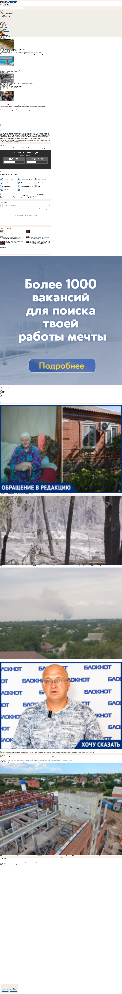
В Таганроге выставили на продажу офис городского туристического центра (67, 565)
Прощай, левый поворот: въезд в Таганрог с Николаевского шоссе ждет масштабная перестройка (57, 855)
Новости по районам (4, 72)
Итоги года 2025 (3, 90)
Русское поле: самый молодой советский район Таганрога (11, 86)
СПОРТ (1, 26)
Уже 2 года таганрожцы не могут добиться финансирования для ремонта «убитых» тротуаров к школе (78, 659)
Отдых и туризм (3, 55)
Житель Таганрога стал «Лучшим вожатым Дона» (9, 566)
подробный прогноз (3, 387)
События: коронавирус (4, 197)
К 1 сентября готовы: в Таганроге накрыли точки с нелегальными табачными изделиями (106, 565)
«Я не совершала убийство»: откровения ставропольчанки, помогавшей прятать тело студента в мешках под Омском (20, 762)
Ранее (11, 208)
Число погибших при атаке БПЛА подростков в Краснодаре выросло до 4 (13, 864)
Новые (1, 208)
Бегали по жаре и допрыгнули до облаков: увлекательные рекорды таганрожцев (15, 104)
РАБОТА (7, 31)
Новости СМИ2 (3, 247)
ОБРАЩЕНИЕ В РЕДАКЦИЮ (5, 21)
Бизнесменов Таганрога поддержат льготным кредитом (10, 195)
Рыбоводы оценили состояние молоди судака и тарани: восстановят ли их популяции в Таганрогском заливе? (21, 54)
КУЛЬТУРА (2, 17)
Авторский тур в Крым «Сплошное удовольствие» (9, 71)
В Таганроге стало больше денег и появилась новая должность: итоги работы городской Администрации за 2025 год (22, 106)
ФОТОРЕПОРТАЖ (3, 27)
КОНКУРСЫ (2, 15)
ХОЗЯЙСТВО (2, 28)
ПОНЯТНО (9, 991)
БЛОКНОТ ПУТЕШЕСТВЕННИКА (6, 13)
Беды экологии (3, 38)
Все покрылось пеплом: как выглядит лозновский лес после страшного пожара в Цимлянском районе (17, 565)
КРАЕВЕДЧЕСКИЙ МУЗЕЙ (5, 16)
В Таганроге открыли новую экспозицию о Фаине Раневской (105, 659)
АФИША (1, 12)
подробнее (10, 387)
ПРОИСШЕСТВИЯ (3, 24)
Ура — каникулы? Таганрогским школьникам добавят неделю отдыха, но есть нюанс (41, 760)
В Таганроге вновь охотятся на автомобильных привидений (44, 565)
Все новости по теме (4, 51)
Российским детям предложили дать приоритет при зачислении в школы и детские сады (80, 752)
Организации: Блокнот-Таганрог (15, 197)
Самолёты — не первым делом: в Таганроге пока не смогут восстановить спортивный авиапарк (46, 659)
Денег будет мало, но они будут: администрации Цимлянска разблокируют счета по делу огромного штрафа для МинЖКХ (21, 855)
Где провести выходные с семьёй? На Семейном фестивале (11, 70)
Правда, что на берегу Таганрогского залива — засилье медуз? (12, 53)
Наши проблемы (3, 89)
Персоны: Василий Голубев (26, 197)
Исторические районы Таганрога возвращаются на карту (11, 87)
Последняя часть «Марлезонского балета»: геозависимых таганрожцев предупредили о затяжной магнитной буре (19, 862)
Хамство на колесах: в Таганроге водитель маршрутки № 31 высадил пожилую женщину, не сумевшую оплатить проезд (95, 762)
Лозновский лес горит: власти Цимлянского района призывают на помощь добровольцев (15, 659)
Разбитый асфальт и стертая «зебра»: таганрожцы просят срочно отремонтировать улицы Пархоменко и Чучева (57, 762)
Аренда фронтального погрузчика (86, 565)
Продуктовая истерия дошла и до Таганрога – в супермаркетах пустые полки (15, 196)
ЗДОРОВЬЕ (2, 14)
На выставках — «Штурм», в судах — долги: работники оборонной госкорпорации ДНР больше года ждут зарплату (19, 752)
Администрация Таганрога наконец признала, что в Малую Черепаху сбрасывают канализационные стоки (20, 52)
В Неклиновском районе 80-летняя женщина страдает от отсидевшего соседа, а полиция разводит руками (16, 493)
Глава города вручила (17, 148)
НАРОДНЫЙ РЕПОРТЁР (5, 20)
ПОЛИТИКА (2, 23)
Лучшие (6, 208)
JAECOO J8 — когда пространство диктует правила (64, 760)
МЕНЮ (1, 10)
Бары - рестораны (6, 36)
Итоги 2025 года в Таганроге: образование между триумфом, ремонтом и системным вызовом (18, 105)
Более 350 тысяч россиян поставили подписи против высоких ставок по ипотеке (14, 760)
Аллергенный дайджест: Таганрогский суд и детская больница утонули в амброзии (52, 752)
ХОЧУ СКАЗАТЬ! (3, 29)
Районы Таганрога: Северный (5, 88)
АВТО (1, 11)
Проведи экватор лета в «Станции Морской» (8, 69)
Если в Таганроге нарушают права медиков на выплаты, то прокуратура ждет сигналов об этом (18, 194)
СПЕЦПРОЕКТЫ (3, 25)
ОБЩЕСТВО (2, 22)
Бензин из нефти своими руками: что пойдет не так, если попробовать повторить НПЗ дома (88, 855)
